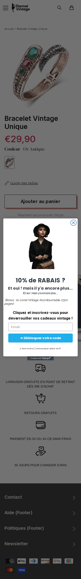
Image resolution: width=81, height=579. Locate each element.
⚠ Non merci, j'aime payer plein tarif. (40, 348)
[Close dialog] (73, 223)
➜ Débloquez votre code (40, 338)
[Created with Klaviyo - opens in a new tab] (40, 358)
